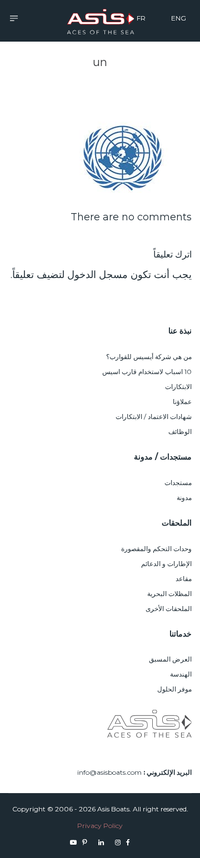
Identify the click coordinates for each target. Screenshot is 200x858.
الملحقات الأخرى (169, 608)
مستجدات (178, 482)
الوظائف (180, 431)
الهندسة (181, 674)
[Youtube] (73, 842)
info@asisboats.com (109, 772)
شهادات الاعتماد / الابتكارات (154, 416)
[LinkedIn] (101, 842)
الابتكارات (178, 386)
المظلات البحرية (169, 593)
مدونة (184, 497)
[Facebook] (128, 842)
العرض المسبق (170, 659)
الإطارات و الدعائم (166, 563)
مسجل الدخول (97, 275)
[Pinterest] (84, 842)
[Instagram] (118, 842)
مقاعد (184, 578)
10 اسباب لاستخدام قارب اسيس (147, 371)
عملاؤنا (182, 401)
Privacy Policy (100, 825)
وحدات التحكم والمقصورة (156, 548)
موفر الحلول (174, 689)
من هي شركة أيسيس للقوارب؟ (149, 356)
